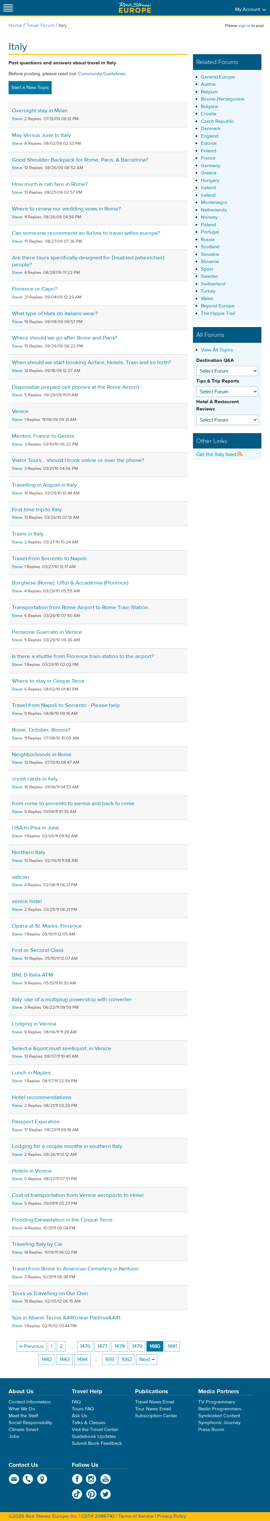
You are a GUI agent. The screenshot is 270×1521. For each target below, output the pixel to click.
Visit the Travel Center (95, 1429)
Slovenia (210, 261)
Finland (208, 151)
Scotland (210, 247)
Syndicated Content (219, 1416)
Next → (146, 1359)
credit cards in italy (35, 779)
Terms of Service (135, 1516)
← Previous (31, 1346)
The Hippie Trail (218, 313)
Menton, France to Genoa (43, 436)
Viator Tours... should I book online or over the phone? (78, 460)
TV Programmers (216, 1402)
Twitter (105, 1494)
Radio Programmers (219, 1409)
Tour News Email (153, 1409)
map (42, 1479)
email (14, 1479)
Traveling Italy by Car (37, 1244)
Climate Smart (23, 1429)
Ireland (208, 195)
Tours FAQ (83, 1409)
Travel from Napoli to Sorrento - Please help (66, 705)
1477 (102, 1346)
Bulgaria (209, 106)
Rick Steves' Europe (135, 7)
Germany (210, 166)
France (208, 158)
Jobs (14, 1436)
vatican (20, 877)
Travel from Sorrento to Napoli (49, 558)
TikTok (77, 1494)
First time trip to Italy (37, 509)
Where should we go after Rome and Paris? (64, 338)
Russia (208, 239)
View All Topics (217, 350)
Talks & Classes (88, 1423)
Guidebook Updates (94, 1436)
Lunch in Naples (31, 1072)
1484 (82, 1359)
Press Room (211, 1429)
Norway (209, 217)
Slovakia (210, 254)
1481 (172, 1346)
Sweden (209, 276)
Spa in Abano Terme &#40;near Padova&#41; (67, 1317)
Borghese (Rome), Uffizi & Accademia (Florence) (70, 582)
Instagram (91, 1479)
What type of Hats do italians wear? (55, 313)
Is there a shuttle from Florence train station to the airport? (83, 656)
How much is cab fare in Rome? (50, 184)
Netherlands (214, 210)
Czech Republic (217, 121)
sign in (244, 25)
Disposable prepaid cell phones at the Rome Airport (75, 387)
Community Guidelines (101, 74)
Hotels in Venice (32, 1171)
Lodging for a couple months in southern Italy (67, 1146)
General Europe (218, 77)
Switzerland (213, 284)
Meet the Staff (23, 1416)
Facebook (77, 1479)
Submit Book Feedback (97, 1443)
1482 (46, 1359)
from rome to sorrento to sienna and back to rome (73, 803)
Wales (207, 299)
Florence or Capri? (34, 289)
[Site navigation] (8, 7)
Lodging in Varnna (34, 1023)
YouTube (105, 1479)
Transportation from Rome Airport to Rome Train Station (80, 607)
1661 (109, 1359)
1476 (85, 1346)
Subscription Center (156, 1416)
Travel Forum (40, 25)
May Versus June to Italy (41, 135)
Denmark (211, 128)
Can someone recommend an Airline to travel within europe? (86, 233)
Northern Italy (28, 852)
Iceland (208, 188)
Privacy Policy (171, 1516)
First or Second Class (38, 950)
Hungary (210, 180)
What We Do (22, 1409)
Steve (17, 118)
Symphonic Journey (219, 1423)
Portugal (210, 232)
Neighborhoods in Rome (42, 754)
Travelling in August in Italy (44, 485)
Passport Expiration (36, 1121)
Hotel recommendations (41, 1097)
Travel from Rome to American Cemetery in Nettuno (75, 1268)
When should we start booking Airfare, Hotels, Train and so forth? (91, 362)
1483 (64, 1359)
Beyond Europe (217, 306)
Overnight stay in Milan (40, 110)
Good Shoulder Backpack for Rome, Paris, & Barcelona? (80, 160)
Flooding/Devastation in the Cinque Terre (62, 1219)
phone (28, 1479)
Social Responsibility (30, 1423)
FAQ (76, 1402)
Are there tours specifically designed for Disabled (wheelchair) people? (88, 261)
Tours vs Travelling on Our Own (50, 1293)
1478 (120, 1346)
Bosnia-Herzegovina (222, 99)
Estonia (209, 143)
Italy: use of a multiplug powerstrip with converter (72, 999)
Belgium (209, 92)
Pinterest (91, 1494)
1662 (127, 1359)
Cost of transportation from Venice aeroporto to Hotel (78, 1195)
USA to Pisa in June (35, 827)
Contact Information (30, 1402)
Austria (208, 84)
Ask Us (79, 1416)
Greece (208, 173)
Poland (208, 225)
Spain (207, 269)
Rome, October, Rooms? (41, 730)
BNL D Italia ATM (32, 975)
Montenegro (214, 202)
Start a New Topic (30, 87)
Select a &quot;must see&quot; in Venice (61, 1048)
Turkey (208, 291)
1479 (137, 1346)
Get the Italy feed (216, 454)
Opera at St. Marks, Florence (47, 926)
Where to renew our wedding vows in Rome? (66, 208)
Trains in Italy (27, 534)
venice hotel (27, 901)
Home (15, 25)
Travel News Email (154, 1402)
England (210, 136)
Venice (20, 411)
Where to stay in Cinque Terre (48, 681)
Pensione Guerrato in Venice (47, 632)
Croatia (208, 114)
